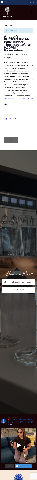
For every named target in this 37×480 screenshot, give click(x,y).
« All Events (8, 26)
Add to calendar (14, 119)
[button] (33, 12)
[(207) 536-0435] (34, 2)
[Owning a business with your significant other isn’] (18, 445)
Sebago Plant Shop (10, 139)
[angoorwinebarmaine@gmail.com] (31, 2)
